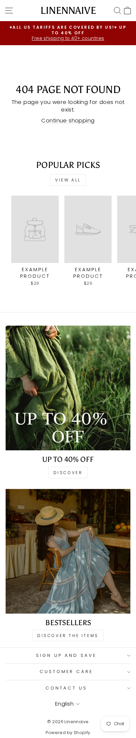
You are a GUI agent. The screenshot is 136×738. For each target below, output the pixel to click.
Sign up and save (66, 655)
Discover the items (68, 635)
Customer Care (66, 671)
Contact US (66, 688)
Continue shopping (67, 120)
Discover (68, 472)
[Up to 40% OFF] (68, 388)
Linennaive (68, 10)
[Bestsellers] (68, 551)
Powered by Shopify (68, 732)
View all (68, 180)
